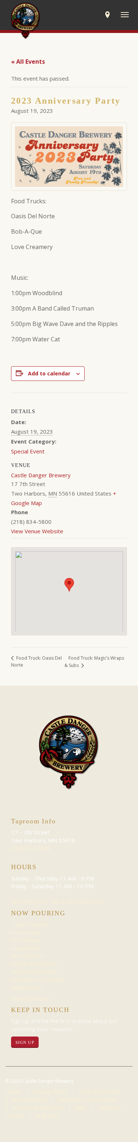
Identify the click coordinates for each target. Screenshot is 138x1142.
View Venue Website (37, 531)
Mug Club (47, 1115)
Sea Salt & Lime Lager (35, 971)
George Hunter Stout (34, 964)
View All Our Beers (31, 998)
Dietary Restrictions (38, 1107)
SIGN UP (24, 1042)
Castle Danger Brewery (41, 475)
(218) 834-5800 (31, 848)
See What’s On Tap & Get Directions (57, 901)
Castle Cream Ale (30, 924)
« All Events (28, 62)
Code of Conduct (100, 1091)
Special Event (28, 451)
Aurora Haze (25, 932)
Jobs (80, 1107)
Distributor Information (87, 1099)
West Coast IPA (28, 956)
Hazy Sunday (26, 940)
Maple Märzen (27, 987)
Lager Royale (25, 948)
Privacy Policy (50, 1091)
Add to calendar (49, 373)
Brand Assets (30, 1099)
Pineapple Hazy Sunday (38, 979)
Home (13, 1091)
